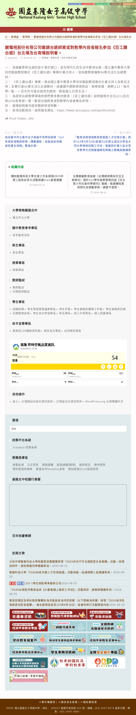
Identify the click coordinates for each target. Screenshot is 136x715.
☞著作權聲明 (47, 702)
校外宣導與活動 (69, 58)
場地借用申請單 (23, 469)
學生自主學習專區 (44, 313)
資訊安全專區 (52, 330)
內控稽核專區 (72, 330)
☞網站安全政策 (68, 702)
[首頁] (6, 36)
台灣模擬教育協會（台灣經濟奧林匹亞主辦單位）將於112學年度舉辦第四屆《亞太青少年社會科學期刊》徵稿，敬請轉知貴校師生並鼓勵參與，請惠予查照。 (98, 182)
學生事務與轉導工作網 (88, 309)
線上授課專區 (102, 313)
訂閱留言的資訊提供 (69, 401)
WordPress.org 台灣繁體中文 (104, 401)
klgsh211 (13, 58)
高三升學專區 (82, 313)
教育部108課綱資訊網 (26, 330)
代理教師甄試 (21, 291)
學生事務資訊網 (116, 309)
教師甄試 (18, 287)
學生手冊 (65, 309)
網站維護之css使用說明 (83, 469)
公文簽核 (33, 464)
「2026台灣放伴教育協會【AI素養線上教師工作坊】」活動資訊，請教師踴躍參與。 (62, 589)
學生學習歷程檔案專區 (41, 309)
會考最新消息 (21, 235)
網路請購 (48, 464)
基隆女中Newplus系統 (50, 469)
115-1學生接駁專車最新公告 (35, 583)
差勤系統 (18, 464)
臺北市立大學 (21, 217)
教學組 (45, 58)
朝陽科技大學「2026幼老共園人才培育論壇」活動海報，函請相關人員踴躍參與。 (61, 572)
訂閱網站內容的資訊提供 (37, 401)
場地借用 (99, 464)
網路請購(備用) (66, 464)
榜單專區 (18, 270)
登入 (15, 401)
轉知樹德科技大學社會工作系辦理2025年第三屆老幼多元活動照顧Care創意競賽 (37, 178)
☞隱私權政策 (88, 702)
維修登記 (85, 464)
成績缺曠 (18, 309)
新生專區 (18, 252)
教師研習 (55, 58)
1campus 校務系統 (25, 447)
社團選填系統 (21, 313)
